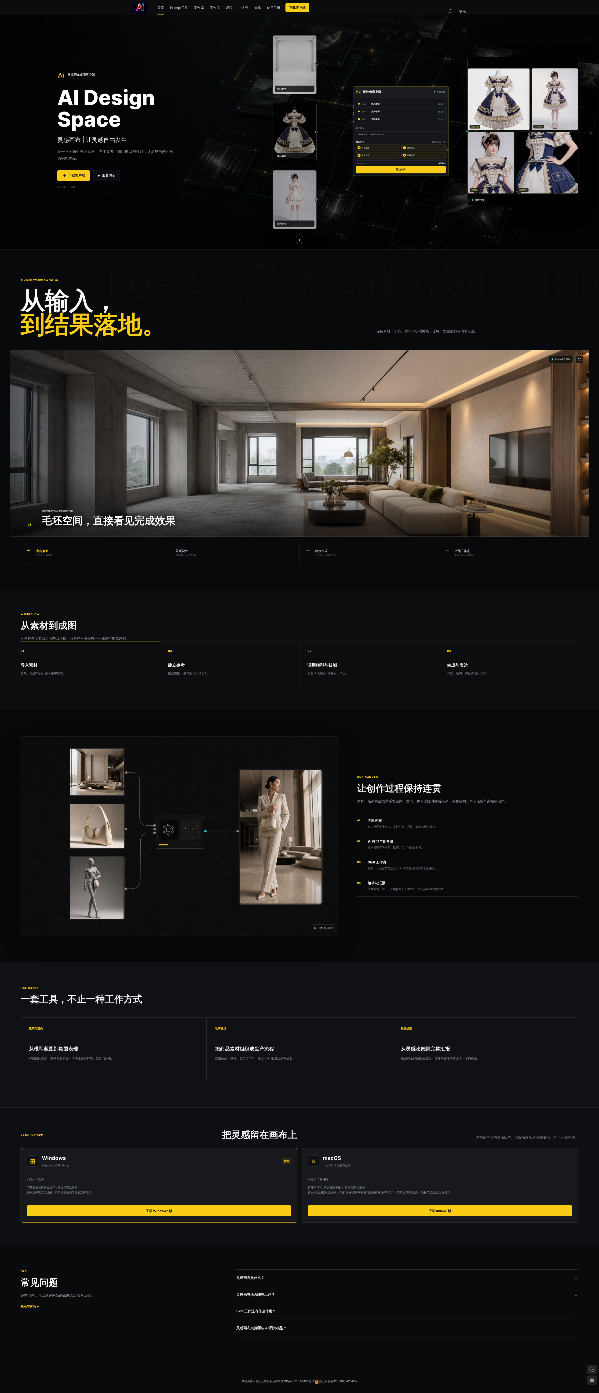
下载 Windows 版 (159, 1211)
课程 (229, 8)
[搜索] (450, 11)
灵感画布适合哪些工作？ (255, 1294)
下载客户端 (297, 7)
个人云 (243, 8)
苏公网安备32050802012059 (338, 1381)
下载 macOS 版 (440, 1211)
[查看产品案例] (299, 239)
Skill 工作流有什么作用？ (256, 1311)
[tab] (90, 553)
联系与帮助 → (30, 1306)
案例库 (199, 8)
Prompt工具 (179, 8)
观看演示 (108, 175)
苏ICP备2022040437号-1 (297, 1381)
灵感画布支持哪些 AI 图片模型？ (261, 1328)
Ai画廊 (140, 7)
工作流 (215, 8)
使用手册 (273, 8)
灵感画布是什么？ (250, 1277)
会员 (257, 8)
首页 (160, 8)
